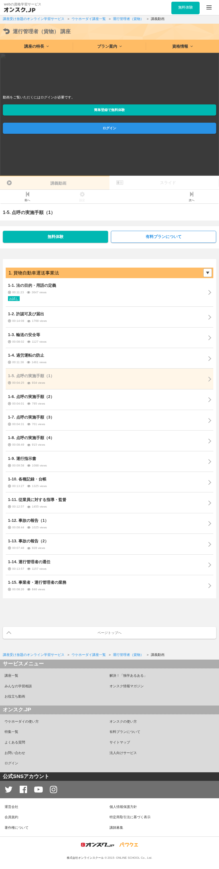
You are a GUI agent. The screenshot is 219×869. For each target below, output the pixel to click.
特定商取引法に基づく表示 (130, 817)
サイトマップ (120, 742)
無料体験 (56, 236)
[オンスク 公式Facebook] (23, 789)
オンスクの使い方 (123, 722)
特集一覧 (11, 732)
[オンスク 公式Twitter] (9, 789)
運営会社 (11, 807)
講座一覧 (11, 676)
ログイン (109, 128)
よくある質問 (15, 742)
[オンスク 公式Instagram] (53, 789)
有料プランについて (164, 236)
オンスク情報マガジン (127, 686)
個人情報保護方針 (123, 807)
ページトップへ (109, 633)
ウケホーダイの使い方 (22, 722)
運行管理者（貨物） (42, 31)
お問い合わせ (15, 753)
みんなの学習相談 (18, 686)
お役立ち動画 (15, 696)
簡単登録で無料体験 (109, 110)
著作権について (17, 828)
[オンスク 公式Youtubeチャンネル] (38, 789)
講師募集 (116, 828)
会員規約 (11, 817)
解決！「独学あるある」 (128, 676)
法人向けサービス (123, 753)
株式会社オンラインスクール (85, 857)
